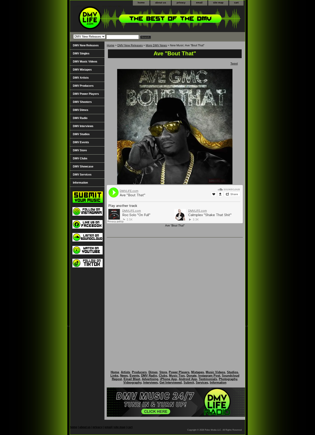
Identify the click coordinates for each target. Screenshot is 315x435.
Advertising (150, 379)
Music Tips (177, 375)
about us (160, 2)
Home (110, 45)
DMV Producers (83, 85)
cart (236, 2)
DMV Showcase (83, 166)
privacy (181, 2)
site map (218, 2)
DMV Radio (80, 118)
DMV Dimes (80, 110)
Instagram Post (209, 375)
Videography (132, 382)
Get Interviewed (171, 382)
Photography (228, 379)
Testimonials (208, 379)
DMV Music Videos (85, 61)
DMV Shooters (82, 102)
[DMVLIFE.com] (127, 19)
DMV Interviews (83, 126)
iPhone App (168, 379)
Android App (188, 379)
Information (80, 182)
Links (114, 375)
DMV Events (81, 142)
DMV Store (80, 150)
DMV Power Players (86, 93)
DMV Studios (81, 134)
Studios (232, 372)
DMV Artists (81, 77)
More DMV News (156, 45)
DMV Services (82, 174)
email (199, 2)
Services (202, 382)
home (141, 2)
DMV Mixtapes (82, 69)
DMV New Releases (130, 45)
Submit (189, 382)
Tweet (234, 63)
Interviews (150, 382)
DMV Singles (81, 53)
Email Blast (132, 379)
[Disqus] (175, 299)
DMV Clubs (80, 158)
